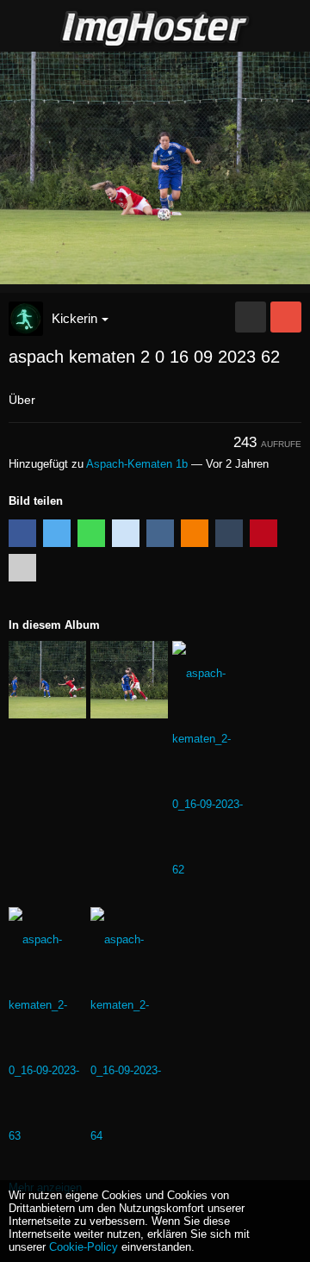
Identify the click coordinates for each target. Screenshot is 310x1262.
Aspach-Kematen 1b (137, 463)
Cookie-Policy (83, 1246)
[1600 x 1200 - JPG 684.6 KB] (250, 317)
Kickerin (74, 318)
